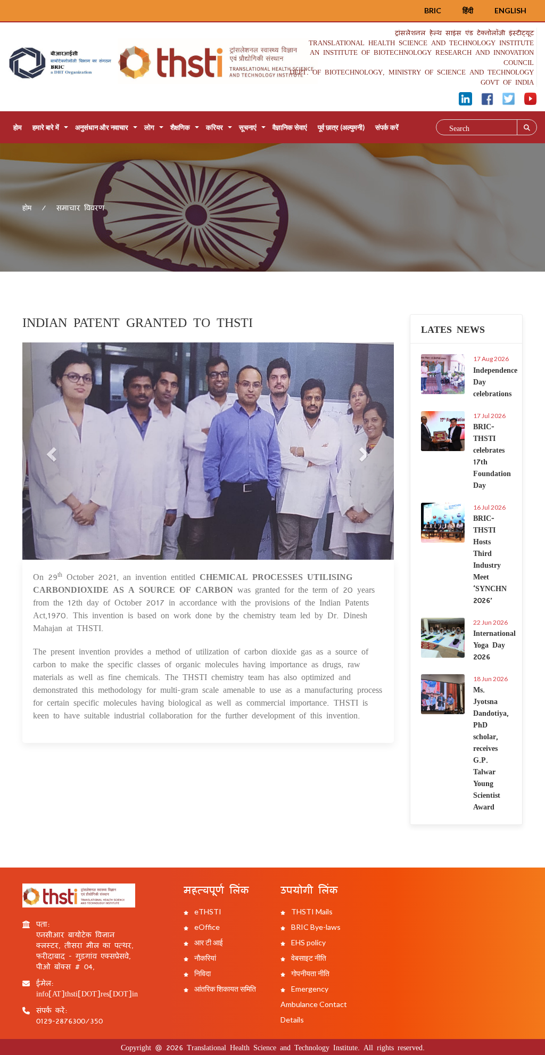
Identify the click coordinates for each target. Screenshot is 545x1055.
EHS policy (308, 942)
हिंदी (468, 10)
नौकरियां (204, 957)
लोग (149, 127)
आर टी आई (208, 942)
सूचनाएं (248, 127)
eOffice (206, 926)
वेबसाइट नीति (308, 957)
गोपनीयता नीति (309, 973)
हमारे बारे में (45, 127)
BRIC (432, 10)
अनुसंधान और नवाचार (101, 127)
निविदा (202, 973)
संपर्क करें (387, 127)
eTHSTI (207, 911)
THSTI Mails (311, 911)
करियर (214, 127)
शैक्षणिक (180, 127)
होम (17, 127)
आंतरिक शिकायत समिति (224, 988)
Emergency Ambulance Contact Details (313, 1004)
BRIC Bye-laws (315, 926)
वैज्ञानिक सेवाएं (289, 127)
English (510, 10)
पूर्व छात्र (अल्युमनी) (341, 127)
